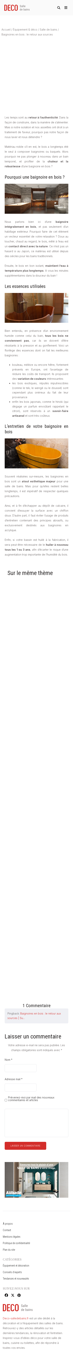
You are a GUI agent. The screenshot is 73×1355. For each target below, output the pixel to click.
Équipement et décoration (16, 1265)
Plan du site (9, 1249)
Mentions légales (11, 1236)
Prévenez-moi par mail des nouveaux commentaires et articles (31, 1099)
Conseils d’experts (12, 1272)
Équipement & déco (25, 29)
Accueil (5, 29)
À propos (8, 1223)
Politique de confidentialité (16, 1243)
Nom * (8, 1059)
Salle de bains (48, 29)
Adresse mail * (13, 1079)
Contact (7, 1230)
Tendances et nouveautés (16, 1278)
